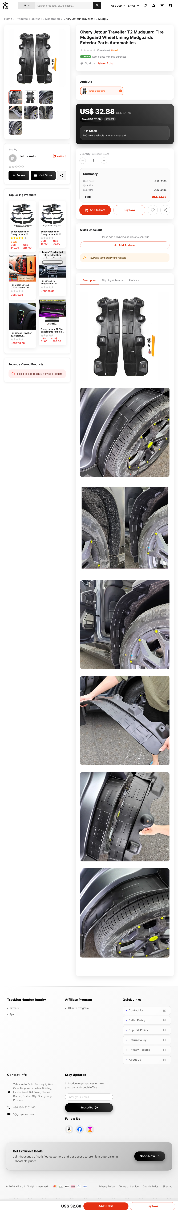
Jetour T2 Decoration (45, 18)
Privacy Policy (107, 1186)
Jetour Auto (28, 156)
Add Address (127, 245)
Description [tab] (89, 280)
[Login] (170, 5)
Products (22, 18)
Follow (21, 175)
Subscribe (86, 1107)
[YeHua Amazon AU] (69, 1129)
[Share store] (61, 175)
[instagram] (90, 1129)
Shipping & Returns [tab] (112, 280)
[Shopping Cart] (162, 5)
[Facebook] (79, 1129)
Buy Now (129, 210)
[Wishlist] (145, 5)
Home (8, 18)
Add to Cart (97, 210)
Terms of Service (129, 1186)
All (24, 5)
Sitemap (167, 1186)
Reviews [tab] (134, 280)
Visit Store (45, 175)
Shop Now (147, 1156)
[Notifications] (153, 5)
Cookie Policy (151, 1186)
